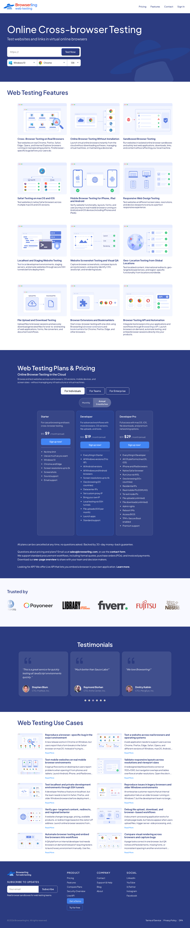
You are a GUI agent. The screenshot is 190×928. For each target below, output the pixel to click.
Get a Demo (75, 901)
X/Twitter (131, 886)
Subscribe (48, 889)
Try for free (74, 907)
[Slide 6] (105, 700)
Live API (71, 895)
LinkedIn (131, 878)
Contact (168, 6)
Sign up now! (55, 441)
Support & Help (104, 882)
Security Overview (76, 891)
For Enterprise (118, 390)
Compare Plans (74, 886)
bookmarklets (77, 329)
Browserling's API (150, 326)
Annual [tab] (102, 402)
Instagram (132, 891)
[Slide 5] (101, 700)
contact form (117, 551)
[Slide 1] (85, 700)
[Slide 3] (93, 700)
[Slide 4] (97, 700)
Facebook (132, 895)
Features (155, 6)
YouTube (131, 882)
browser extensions (93, 326)
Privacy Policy (169, 920)
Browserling (22, 872)
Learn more (123, 566)
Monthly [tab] (86, 402)
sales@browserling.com (84, 551)
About (100, 891)
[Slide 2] (89, 700)
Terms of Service (153, 920)
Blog (99, 886)
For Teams (95, 390)
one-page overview (45, 559)
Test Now (70, 51)
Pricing (142, 6)
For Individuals (73, 390)
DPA (181, 920)
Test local (22, 264)
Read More (49, 753)
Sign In (181, 6)
